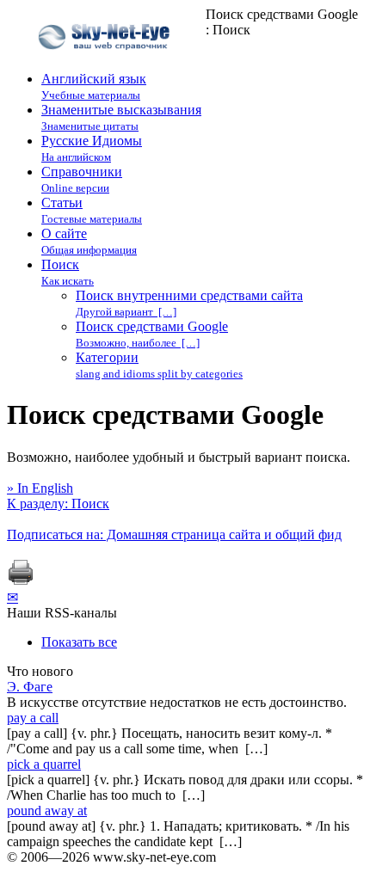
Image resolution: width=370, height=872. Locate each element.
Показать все (79, 642)
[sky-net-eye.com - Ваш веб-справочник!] (106, 63)
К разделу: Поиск (58, 503)
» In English (40, 488)
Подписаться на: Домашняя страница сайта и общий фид (174, 534)
